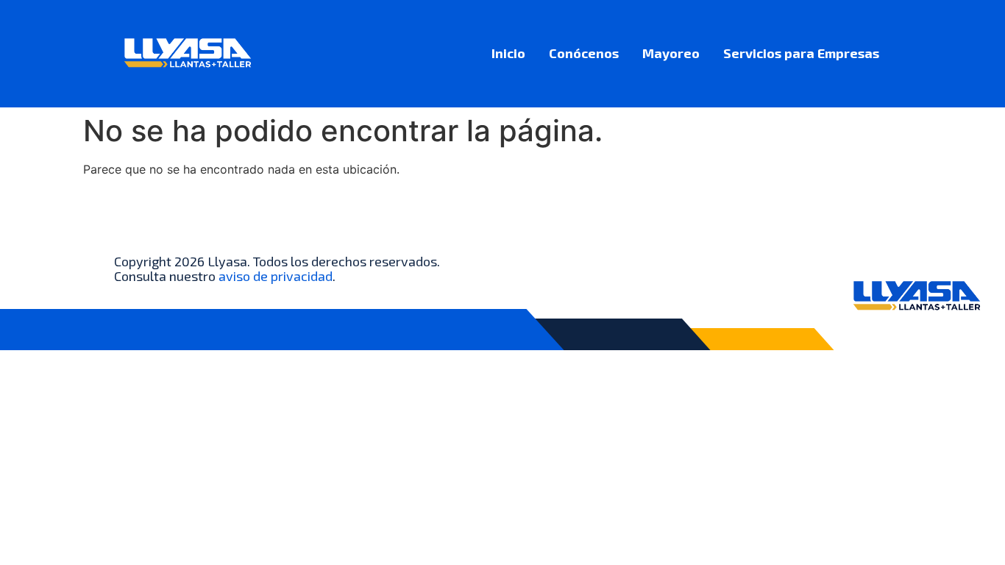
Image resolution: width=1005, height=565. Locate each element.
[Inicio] (187, 54)
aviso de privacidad (276, 276)
